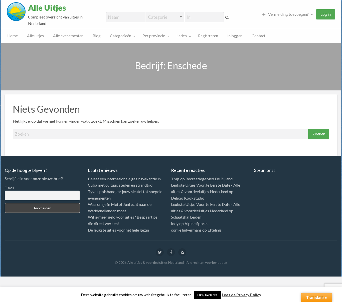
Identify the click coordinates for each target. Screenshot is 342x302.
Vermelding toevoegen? (288, 14)
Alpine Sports (196, 223)
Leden (182, 35)
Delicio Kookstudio (187, 198)
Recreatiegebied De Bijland (209, 178)
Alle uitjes (35, 35)
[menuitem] (286, 14)
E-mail (9, 188)
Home (12, 35)
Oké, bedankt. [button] (207, 295)
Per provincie (153, 35)
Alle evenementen (68, 35)
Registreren (208, 35)
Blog (97, 35)
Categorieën (120, 35)
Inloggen (234, 35)
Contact (258, 35)
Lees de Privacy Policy (241, 295)
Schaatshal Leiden (186, 217)
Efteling (214, 230)
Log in (325, 14)
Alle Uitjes (47, 7)
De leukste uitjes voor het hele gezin (118, 230)
